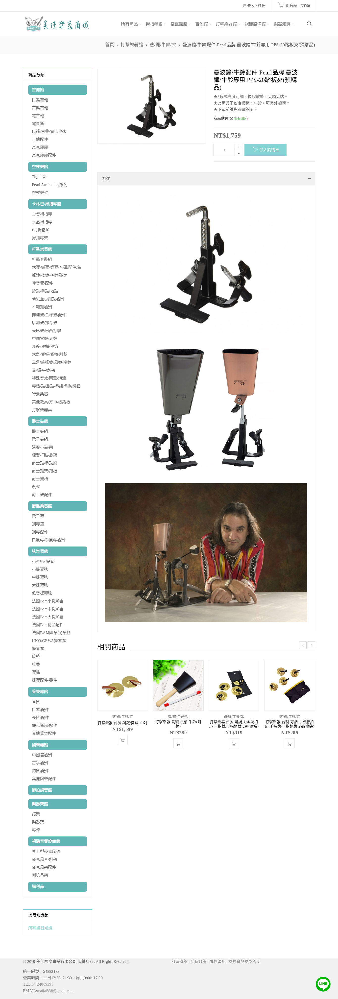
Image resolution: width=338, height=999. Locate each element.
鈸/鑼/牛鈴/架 (163, 44)
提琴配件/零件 (44, 680)
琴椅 (36, 830)
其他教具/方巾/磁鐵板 (51, 402)
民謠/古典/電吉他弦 (49, 131)
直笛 (36, 702)
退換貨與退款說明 (244, 961)
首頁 (109, 44)
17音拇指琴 (42, 214)
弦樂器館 (40, 551)
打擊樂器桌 (42, 410)
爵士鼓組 (40, 431)
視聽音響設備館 (46, 841)
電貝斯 (38, 123)
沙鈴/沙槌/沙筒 (45, 346)
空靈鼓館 (40, 167)
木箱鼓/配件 (42, 307)
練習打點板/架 (44, 455)
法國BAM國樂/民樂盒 (51, 633)
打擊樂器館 (132, 44)
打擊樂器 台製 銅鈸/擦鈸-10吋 (122, 728)
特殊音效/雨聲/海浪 (49, 378)
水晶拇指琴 (42, 222)
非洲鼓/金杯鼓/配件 (49, 315)
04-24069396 (42, 984)
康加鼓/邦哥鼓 (44, 323)
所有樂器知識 (40, 928)
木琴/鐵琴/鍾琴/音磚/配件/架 (56, 267)
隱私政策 (199, 961)
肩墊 (36, 656)
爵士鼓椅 (40, 479)
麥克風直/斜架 (44, 859)
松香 (36, 664)
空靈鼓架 (40, 192)
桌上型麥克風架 (46, 851)
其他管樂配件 (44, 733)
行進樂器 (40, 394)
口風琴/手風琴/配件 (49, 540)
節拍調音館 (42, 790)
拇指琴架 (40, 238)
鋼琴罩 (38, 524)
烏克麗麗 (40, 147)
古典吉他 (40, 108)
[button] (123, 745)
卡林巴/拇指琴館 (46, 204)
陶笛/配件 (40, 771)
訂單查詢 (179, 961)
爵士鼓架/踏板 (44, 471)
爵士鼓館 (40, 421)
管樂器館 (40, 692)
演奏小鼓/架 (42, 447)
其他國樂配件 (44, 779)
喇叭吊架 (40, 875)
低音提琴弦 (42, 593)
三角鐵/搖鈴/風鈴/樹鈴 (51, 362)
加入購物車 (269, 150)
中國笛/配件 (42, 755)
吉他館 (38, 90)
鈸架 (36, 487)
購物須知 (218, 961)
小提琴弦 (40, 569)
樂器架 (38, 822)
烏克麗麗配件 (44, 155)
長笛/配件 (40, 717)
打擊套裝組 (42, 259)
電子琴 (38, 516)
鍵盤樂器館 (42, 506)
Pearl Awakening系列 (50, 185)
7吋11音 (39, 177)
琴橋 (36, 672)
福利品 (38, 886)
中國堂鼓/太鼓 (44, 338)
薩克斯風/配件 (44, 725)
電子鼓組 (40, 439)
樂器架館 (40, 804)
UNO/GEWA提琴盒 (49, 641)
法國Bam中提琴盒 (48, 609)
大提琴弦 (40, 585)
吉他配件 (40, 139)
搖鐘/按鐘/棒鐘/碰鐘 (49, 275)
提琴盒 (38, 648)
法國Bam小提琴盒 (48, 601)
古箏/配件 (40, 763)
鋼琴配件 (40, 532)
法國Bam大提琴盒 (48, 617)
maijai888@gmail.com (55, 991)
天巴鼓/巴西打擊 (46, 331)
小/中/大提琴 (43, 561)
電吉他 (38, 116)
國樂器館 (40, 745)
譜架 (36, 814)
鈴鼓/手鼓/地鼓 (45, 291)
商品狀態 (221, 118)
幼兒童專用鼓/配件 (48, 299)
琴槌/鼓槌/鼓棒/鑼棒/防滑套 (56, 386)
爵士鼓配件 (42, 495)
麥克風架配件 (44, 867)
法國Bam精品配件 (48, 625)
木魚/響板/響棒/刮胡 (49, 354)
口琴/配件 (40, 710)
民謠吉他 (40, 100)
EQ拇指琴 (40, 230)
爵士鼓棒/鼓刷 (44, 463)
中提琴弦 (40, 577)
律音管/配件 (42, 283)
